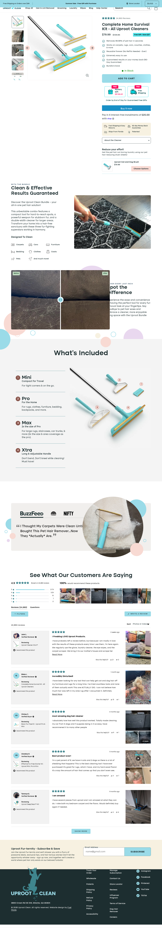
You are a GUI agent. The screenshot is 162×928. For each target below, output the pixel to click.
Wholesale (91, 879)
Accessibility (92, 914)
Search (119, 8)
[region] (105, 595)
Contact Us (115, 879)
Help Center (101, 8)
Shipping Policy (90, 891)
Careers (113, 917)
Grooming (61, 8)
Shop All (29, 8)
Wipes (83, 8)
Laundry (73, 8)
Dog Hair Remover (114, 910)
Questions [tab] (34, 608)
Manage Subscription (116, 872)
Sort (129, 624)
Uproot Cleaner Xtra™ (29, 645)
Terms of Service (117, 903)
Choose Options (141, 169)
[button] (116, 18)
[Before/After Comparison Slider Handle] (60, 300)
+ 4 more (145, 741)
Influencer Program (114, 896)
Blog (91, 8)
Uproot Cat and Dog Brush (126, 162)
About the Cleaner (112, 140)
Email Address (91, 847)
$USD (150, 4)
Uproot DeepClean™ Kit (30, 804)
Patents (90, 884)
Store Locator (134, 3)
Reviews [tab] (19, 608)
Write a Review (140, 614)
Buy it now (126, 109)
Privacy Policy (89, 907)
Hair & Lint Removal (45, 8)
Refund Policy (89, 899)
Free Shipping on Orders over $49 (16, 3)
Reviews (113, 890)
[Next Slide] (149, 595)
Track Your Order (91, 872)
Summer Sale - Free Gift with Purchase (81, 3)
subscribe (138, 852)
